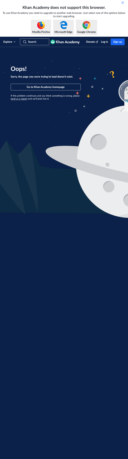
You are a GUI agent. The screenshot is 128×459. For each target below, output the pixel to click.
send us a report (19, 99)
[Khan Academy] (65, 42)
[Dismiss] (122, 2)
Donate (90, 42)
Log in (104, 42)
